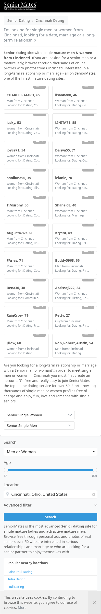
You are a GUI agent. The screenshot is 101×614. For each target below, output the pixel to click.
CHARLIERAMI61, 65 (23, 95)
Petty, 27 (62, 315)
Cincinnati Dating (50, 20)
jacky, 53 (14, 122)
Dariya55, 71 (65, 150)
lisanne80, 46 (66, 95)
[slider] (6, 470)
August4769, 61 (20, 232)
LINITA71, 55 (65, 122)
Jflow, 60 (14, 343)
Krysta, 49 (63, 232)
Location (12, 484)
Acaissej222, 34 (67, 287)
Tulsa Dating (16, 579)
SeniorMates (85, 73)
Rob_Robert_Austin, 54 (74, 343)
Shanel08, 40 (65, 205)
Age (7, 462)
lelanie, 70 (63, 177)
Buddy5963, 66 (67, 260)
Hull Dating (16, 586)
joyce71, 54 (16, 150)
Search (10, 442)
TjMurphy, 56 (17, 205)
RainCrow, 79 (17, 315)
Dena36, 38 (16, 287)
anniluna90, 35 (19, 177)
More (22, 607)
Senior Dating (18, 20)
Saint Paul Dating (20, 572)
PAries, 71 (15, 260)
